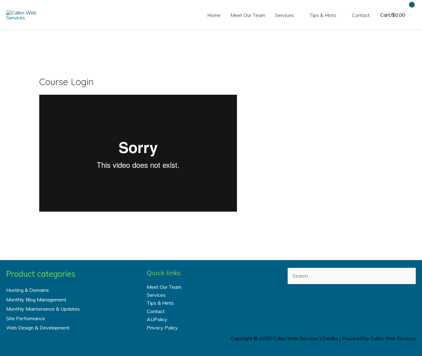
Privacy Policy (162, 328)
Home (214, 15)
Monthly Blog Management (36, 299)
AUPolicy (157, 319)
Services (284, 15)
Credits (330, 338)
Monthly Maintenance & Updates (43, 309)
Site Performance (25, 318)
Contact (361, 15)
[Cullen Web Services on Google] (376, 305)
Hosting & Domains (27, 290)
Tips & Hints (322, 15)
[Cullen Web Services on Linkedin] (359, 305)
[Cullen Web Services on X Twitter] (343, 305)
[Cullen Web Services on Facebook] (326, 305)
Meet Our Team (247, 15)
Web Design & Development (38, 328)
